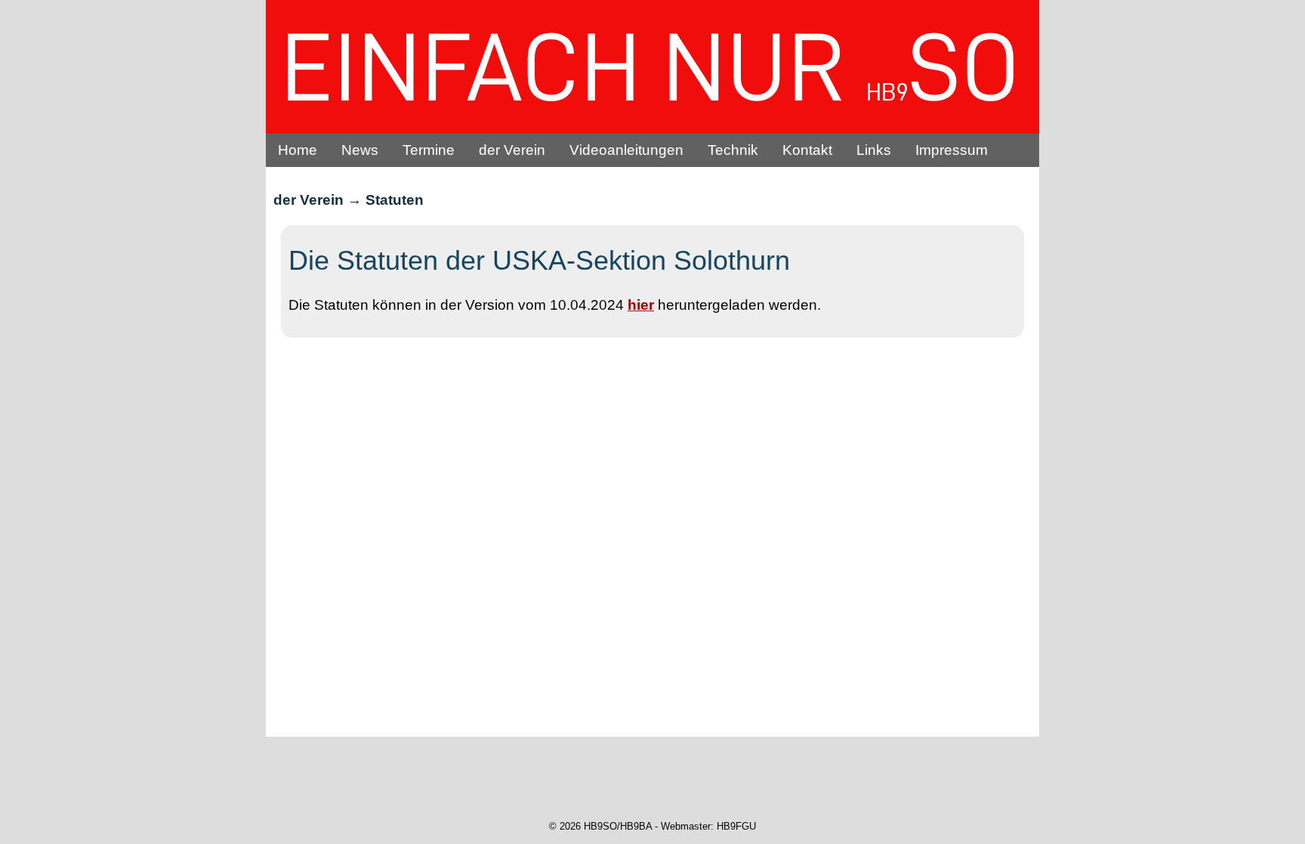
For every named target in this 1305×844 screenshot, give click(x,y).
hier (641, 305)
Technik (733, 150)
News (359, 150)
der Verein (512, 150)
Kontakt (807, 150)
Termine (429, 150)
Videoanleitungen (626, 150)
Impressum (951, 150)
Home (297, 150)
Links (873, 150)
